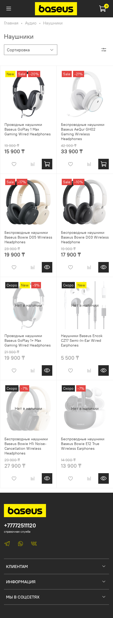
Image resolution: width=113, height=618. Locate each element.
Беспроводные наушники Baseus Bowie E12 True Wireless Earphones (82, 444)
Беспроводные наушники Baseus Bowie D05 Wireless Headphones (28, 237)
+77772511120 (20, 525)
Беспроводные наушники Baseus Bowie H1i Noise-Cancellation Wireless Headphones (26, 446)
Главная (11, 23)
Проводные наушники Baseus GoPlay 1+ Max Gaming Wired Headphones (27, 340)
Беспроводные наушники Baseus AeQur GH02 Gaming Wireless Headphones (82, 131)
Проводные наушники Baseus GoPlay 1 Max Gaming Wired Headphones (27, 129)
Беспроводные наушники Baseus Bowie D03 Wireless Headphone (85, 237)
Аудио (31, 23)
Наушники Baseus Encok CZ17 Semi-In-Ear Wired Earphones (81, 340)
